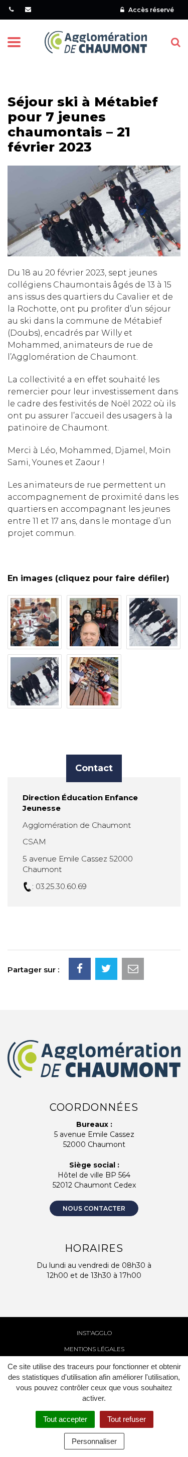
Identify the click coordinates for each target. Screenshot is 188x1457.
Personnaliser (94, 1441)
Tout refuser (126, 1419)
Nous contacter (94, 1208)
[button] (35, 622)
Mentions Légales (94, 1349)
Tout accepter (65, 1419)
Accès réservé (150, 10)
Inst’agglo (94, 1333)
